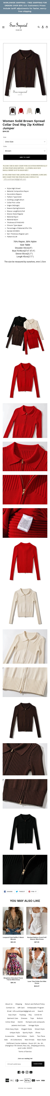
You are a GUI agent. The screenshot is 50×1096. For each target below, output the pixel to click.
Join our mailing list (25, 1058)
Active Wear (10, 1022)
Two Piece (41, 1036)
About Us (8, 1004)
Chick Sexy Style (11, 1029)
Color (5, 146)
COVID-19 (38, 1015)
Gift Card (21, 1008)
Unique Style (15, 1032)
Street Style (40, 1029)
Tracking (22, 1015)
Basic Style (41, 1040)
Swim (32, 1036)
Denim (20, 1022)
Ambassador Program (35, 1008)
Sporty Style (28, 1032)
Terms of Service (25, 1051)
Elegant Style (26, 1029)
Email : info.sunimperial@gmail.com (21, 1011)
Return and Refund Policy (35, 1004)
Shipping (18, 1004)
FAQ (30, 1015)
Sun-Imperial (28, 1088)
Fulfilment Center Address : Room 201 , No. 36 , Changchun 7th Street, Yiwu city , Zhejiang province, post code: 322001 (25, 1045)
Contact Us (10, 1008)
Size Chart (12, 1015)
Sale (6, 1040)
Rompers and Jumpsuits (35, 1022)
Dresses (24, 1018)
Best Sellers (22, 1036)
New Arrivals (29, 1040)
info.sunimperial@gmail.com (15, 179)
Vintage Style (34, 1025)
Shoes (37, 1032)
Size (4, 137)
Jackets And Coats (18, 1025)
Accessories (9, 1036)
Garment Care (12, 1018)
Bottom (40, 1018)
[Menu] (3, 27)
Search (40, 1011)
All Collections (16, 1040)
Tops (32, 1018)
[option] (12, 111)
